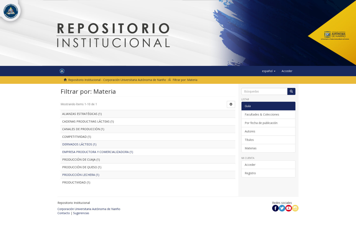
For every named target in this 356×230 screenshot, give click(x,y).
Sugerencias (81, 213)
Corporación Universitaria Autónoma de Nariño (88, 209)
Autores (250, 131)
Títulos (249, 140)
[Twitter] (282, 208)
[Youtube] (288, 208)
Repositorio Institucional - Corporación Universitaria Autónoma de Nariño (117, 80)
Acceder (250, 165)
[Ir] (291, 91)
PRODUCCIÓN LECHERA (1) (80, 175)
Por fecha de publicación (261, 123)
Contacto (63, 213)
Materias (250, 148)
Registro (250, 173)
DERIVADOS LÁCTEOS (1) (79, 144)
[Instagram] (295, 208)
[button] (269, 71)
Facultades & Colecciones (262, 114)
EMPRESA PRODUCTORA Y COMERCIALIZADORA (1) (97, 152)
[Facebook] (275, 208)
